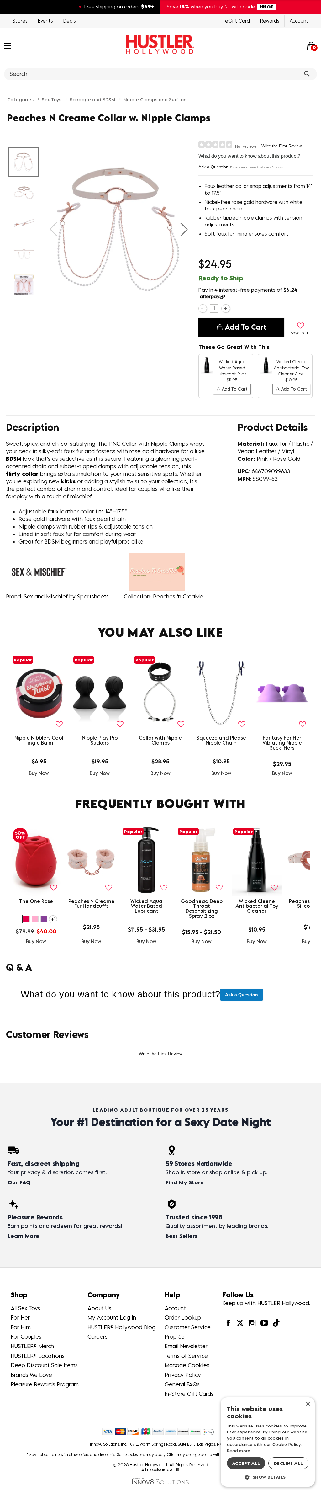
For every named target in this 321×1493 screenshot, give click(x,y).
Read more (238, 1450)
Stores (20, 21)
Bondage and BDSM (92, 99)
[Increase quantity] (225, 308)
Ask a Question (213, 166)
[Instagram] (252, 1323)
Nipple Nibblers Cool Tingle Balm (38, 740)
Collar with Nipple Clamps (160, 740)
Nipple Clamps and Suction (155, 99)
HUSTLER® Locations (38, 1355)
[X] (240, 1323)
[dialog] (268, 1442)
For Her (20, 1317)
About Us (99, 1308)
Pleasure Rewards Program (45, 1384)
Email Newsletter (186, 1346)
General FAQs (182, 1384)
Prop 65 (175, 1336)
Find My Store (185, 1182)
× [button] (307, 1404)
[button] (7, 45)
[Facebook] (228, 1323)
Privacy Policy (183, 1375)
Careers (97, 1336)
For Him (21, 1327)
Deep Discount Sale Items (44, 1365)
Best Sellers (181, 1236)
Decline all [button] (288, 1463)
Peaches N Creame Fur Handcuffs (91, 903)
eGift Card (237, 21)
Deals (69, 21)
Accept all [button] (246, 1463)
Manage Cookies (187, 1365)
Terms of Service (186, 1355)
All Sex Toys (25, 1308)
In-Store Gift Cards (189, 1393)
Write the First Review (281, 146)
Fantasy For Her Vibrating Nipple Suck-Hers (282, 743)
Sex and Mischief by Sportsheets (66, 596)
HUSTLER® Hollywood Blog (121, 1327)
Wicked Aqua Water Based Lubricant (146, 906)
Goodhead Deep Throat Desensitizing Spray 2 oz (202, 908)
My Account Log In (111, 1317)
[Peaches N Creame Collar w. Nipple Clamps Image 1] (118, 229)
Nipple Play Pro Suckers (100, 740)
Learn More (23, 1236)
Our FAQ (19, 1182)
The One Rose (36, 901)
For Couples (26, 1336)
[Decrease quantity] (202, 308)
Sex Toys (51, 99)
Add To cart (245, 326)
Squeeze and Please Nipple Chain (221, 740)
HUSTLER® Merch (32, 1346)
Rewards (269, 21)
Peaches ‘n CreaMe (178, 596)
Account (299, 21)
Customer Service (188, 1327)
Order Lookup (183, 1317)
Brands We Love (31, 1375)
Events (45, 21)
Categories (20, 99)
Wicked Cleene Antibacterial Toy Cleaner (256, 906)
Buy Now (39, 773)
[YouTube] (264, 1323)
